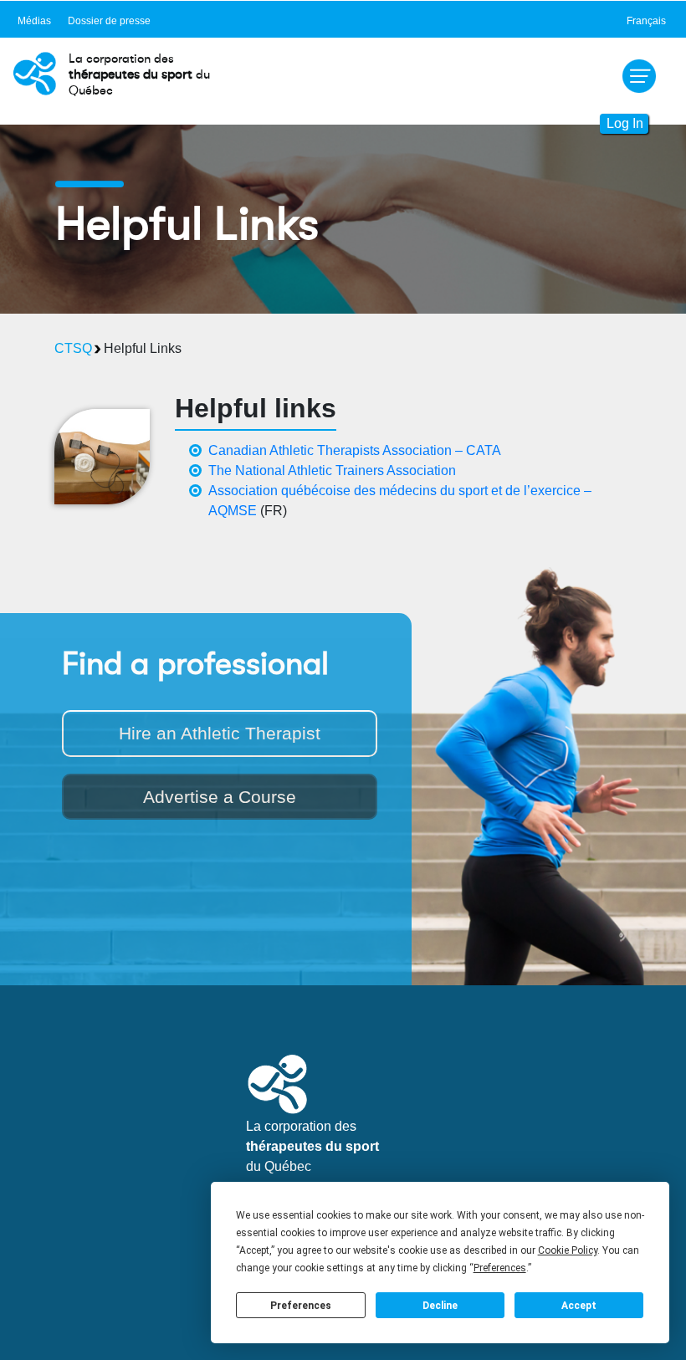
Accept (578, 1305)
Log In (625, 123)
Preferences (300, 1305)
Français (646, 21)
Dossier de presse (109, 21)
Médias (34, 21)
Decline (440, 1305)
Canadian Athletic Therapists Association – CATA (354, 450)
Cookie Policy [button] (567, 1250)
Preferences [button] (500, 1268)
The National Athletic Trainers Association (332, 470)
